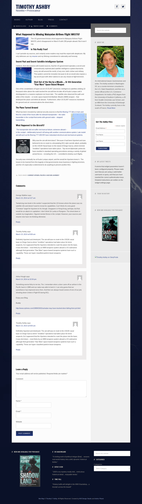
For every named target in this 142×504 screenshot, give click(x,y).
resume (35, 56)
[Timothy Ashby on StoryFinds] (106, 257)
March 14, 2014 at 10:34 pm (26, 279)
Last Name (99, 141)
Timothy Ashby (33, 6)
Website (19, 422)
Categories (98, 464)
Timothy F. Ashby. (52, 498)
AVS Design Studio (85, 498)
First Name (99, 135)
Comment (19, 379)
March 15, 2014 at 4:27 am (25, 198)
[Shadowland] (110, 229)
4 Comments (53, 26)
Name (18, 401)
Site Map (41, 498)
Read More (111, 108)
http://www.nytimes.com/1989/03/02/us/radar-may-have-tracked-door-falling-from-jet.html (48, 308)
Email (18, 411)
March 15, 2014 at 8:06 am (25, 234)
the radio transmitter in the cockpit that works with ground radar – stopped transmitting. (40, 117)
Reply (18, 222)
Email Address (101, 128)
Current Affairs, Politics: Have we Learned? (43, 175)
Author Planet (99, 498)
